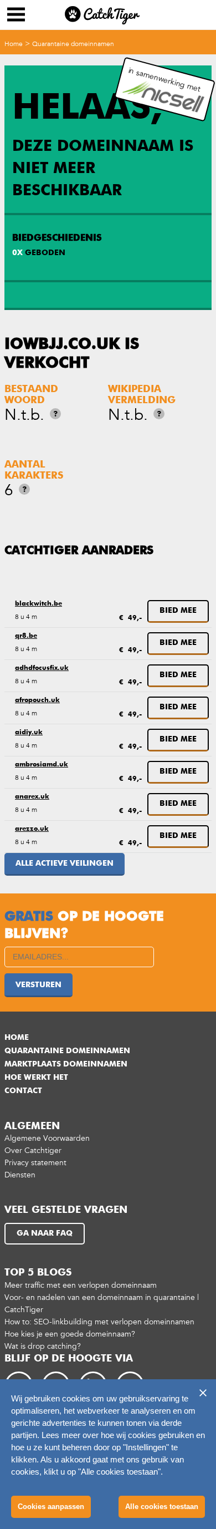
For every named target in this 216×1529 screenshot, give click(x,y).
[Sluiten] (202, 1392)
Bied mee (178, 610)
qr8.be (26, 636)
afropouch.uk (37, 700)
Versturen (38, 985)
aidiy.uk (29, 732)
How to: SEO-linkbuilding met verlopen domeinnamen (99, 1322)
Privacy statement (35, 1162)
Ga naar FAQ (45, 1233)
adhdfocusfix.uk (42, 668)
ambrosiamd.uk (41, 764)
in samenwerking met (164, 79)
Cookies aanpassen (51, 1506)
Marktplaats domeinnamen (65, 1064)
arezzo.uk (32, 829)
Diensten (19, 1175)
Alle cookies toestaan (161, 1506)
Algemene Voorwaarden (47, 1138)
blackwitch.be (38, 604)
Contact (23, 1091)
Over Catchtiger (32, 1150)
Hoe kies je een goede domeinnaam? (69, 1334)
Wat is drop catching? (42, 1346)
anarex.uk (32, 797)
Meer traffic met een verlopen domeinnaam (80, 1285)
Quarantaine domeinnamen (73, 44)
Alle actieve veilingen (65, 863)
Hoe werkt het (36, 1077)
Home (13, 44)
